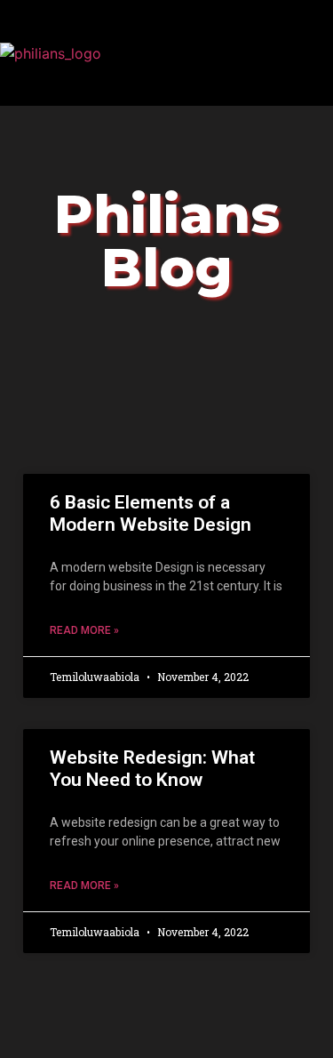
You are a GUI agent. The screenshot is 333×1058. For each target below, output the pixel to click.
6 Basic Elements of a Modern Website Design (150, 513)
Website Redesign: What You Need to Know (152, 768)
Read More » (84, 630)
